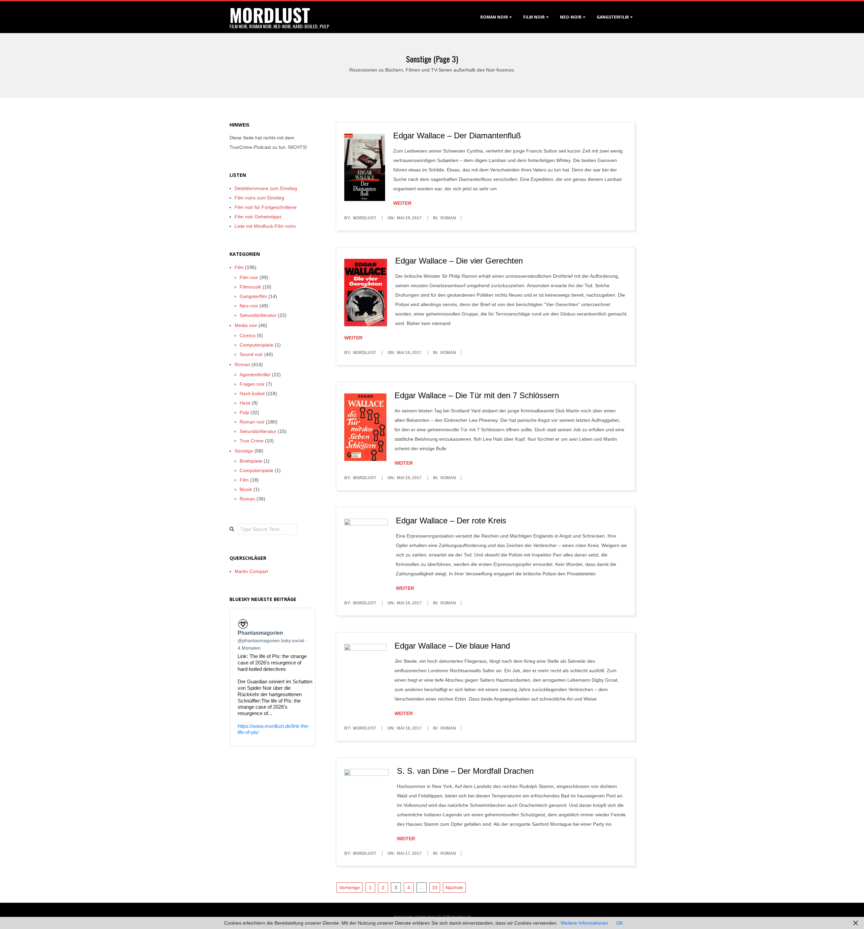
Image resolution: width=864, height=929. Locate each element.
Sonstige (244, 451)
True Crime (252, 440)
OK (619, 923)
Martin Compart (251, 571)
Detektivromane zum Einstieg (266, 188)
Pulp (244, 412)
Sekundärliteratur (258, 315)
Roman (448, 218)
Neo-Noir (571, 17)
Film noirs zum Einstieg (259, 197)
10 (434, 887)
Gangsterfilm (613, 17)
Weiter (402, 203)
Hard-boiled (252, 393)
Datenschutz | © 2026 (433, 916)
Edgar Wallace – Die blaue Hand (452, 645)
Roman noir (494, 17)
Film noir (534, 17)
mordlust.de (460, 916)
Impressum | (404, 916)
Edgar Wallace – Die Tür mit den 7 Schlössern (477, 395)
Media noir (246, 325)
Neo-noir (249, 305)
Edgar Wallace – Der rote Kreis (451, 520)
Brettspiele (251, 461)
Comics (247, 335)
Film (239, 267)
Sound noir (251, 354)
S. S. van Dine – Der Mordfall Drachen (465, 770)
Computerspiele (256, 345)
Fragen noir (252, 384)
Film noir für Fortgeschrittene (266, 207)
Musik (246, 489)
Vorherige (349, 887)
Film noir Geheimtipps (258, 216)
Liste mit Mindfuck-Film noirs (265, 226)
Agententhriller (255, 374)
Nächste (454, 887)
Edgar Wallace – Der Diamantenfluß (457, 135)
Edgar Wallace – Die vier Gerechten (459, 260)
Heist (245, 403)
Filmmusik (250, 287)
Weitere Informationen (584, 923)
